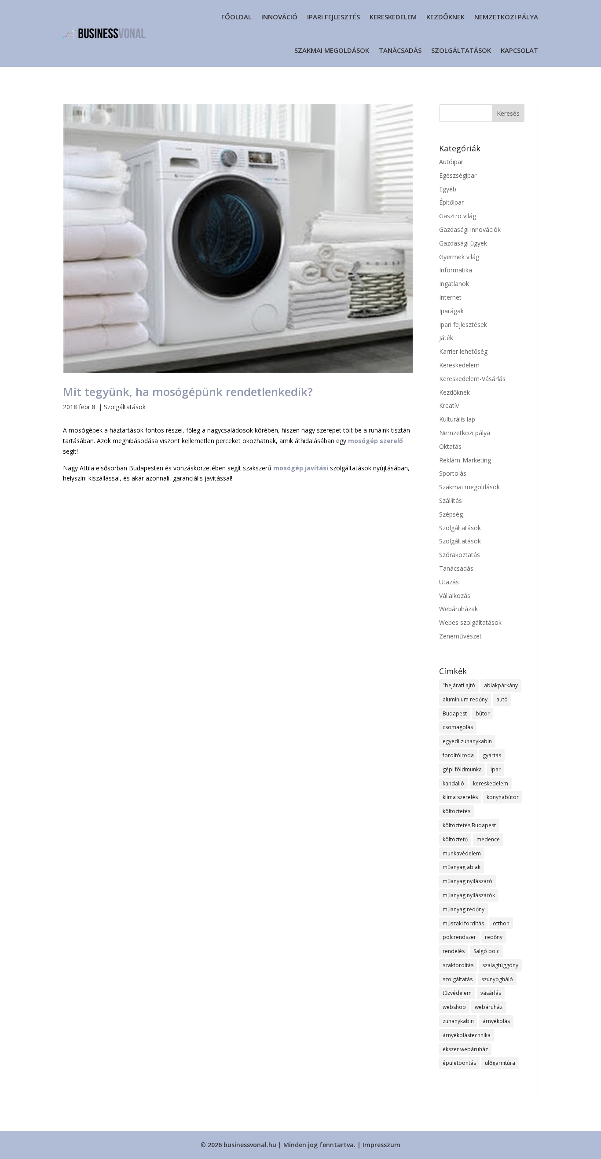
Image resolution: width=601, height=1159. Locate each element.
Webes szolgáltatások (470, 622)
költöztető (455, 839)
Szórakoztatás (459, 554)
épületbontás (459, 1063)
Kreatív (449, 405)
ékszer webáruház (465, 1049)
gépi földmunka (462, 769)
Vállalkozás (454, 595)
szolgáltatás (458, 979)
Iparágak (451, 311)
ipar (496, 769)
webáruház (488, 1007)
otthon (501, 923)
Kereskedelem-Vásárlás (472, 378)
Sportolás (452, 473)
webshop (454, 1007)
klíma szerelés (460, 797)
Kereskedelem (393, 16)
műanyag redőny (463, 909)
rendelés (454, 951)
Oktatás (450, 446)
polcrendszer (459, 937)
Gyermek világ (459, 257)
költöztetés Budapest (469, 825)
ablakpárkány (501, 685)
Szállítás (450, 500)
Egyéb (447, 189)
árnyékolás (496, 1021)
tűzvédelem (457, 993)
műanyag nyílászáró (467, 881)
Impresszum (381, 1145)
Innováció (279, 16)
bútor (483, 713)
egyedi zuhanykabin (467, 741)
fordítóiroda (458, 755)
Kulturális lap (457, 419)
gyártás (492, 755)
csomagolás (458, 727)
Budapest (455, 713)
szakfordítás (458, 965)
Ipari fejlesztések (463, 324)
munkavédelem (462, 853)
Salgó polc (486, 951)
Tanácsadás (400, 50)
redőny (493, 937)
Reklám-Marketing (465, 460)
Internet (450, 297)
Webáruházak (458, 609)
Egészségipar (457, 175)
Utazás (449, 582)
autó (502, 699)
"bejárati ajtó (459, 685)
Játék (446, 338)
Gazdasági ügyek (463, 243)
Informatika (455, 270)
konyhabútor (503, 797)
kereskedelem (490, 783)
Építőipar (451, 202)
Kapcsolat (519, 50)
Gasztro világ (457, 216)
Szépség (451, 514)
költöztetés (456, 811)
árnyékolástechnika (467, 1035)
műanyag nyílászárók (469, 895)
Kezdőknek (445, 16)
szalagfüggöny (500, 965)
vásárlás (490, 993)
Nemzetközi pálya (506, 16)
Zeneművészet (460, 636)
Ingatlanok (454, 283)
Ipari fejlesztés (333, 16)
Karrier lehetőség (463, 351)
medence (488, 839)
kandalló (453, 783)
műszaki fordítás (463, 923)
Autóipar (451, 162)
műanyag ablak (461, 867)
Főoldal (236, 16)
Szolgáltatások (461, 50)
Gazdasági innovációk (470, 229)
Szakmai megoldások (331, 50)
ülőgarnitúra (500, 1063)
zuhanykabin (458, 1021)
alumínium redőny (465, 699)
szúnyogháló (497, 979)
